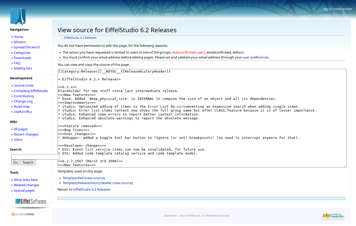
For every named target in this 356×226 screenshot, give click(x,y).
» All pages (19, 129)
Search (15, 149)
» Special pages (23, 190)
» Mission (18, 42)
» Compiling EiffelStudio (29, 90)
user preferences (256, 57)
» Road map (20, 106)
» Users (16, 139)
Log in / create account (337, 9)
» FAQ (15, 63)
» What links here (24, 179)
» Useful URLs (21, 111)
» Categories (20, 52)
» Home (17, 36)
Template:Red (73, 178)
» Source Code (22, 85)
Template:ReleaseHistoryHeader (87, 182)
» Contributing (22, 96)
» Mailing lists (21, 68)
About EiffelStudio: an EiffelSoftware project (205, 215)
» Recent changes (24, 134)
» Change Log (22, 101)
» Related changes (25, 185)
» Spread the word (25, 47)
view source (94, 178)
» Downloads (21, 57)
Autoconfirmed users (188, 52)
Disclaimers (170, 215)
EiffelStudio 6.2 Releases (80, 38)
